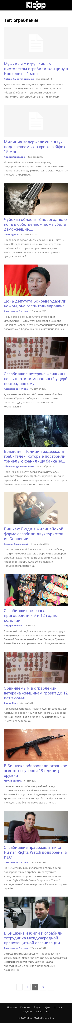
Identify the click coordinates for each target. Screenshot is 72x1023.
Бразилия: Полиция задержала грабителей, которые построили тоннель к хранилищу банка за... (34, 456)
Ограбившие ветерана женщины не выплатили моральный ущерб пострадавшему (35, 379)
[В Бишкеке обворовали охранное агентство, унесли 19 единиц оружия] (36, 745)
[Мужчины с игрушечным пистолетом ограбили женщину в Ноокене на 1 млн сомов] (36, 43)
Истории (25, 1007)
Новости (12, 1007)
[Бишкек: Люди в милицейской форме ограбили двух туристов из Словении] (36, 508)
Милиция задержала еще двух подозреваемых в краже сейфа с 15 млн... (35, 147)
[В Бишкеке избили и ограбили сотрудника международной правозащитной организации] (36, 912)
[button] (6, 5)
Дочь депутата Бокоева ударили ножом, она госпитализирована (35, 303)
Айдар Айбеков (13, 625)
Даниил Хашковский (16, 543)
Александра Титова (16, 311)
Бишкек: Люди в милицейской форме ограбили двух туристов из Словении (33, 534)
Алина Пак (10, 703)
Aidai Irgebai (11, 234)
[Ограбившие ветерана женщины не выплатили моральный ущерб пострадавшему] (36, 353)
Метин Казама (13, 780)
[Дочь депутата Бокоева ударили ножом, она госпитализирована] (36, 280)
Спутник (27, 1011)
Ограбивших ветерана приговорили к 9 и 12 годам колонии (31, 615)
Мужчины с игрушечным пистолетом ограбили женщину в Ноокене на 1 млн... (36, 69)
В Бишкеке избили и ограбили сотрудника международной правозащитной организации (33, 938)
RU (47, 1011)
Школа (58, 1007)
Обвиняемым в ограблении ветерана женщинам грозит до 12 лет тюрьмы (36, 693)
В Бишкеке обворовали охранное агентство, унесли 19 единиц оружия (35, 771)
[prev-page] (19, 987)
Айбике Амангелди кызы (19, 78)
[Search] (66, 5)
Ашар (39, 1011)
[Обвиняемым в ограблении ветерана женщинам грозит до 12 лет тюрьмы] (36, 667)
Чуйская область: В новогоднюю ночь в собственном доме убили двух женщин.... (35, 224)
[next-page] (51, 987)
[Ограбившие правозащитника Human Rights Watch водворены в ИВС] (36, 827)
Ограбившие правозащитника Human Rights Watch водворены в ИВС (35, 852)
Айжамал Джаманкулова (19, 466)
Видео (37, 1007)
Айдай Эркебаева (14, 156)
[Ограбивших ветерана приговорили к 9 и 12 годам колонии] (36, 590)
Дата (47, 1007)
